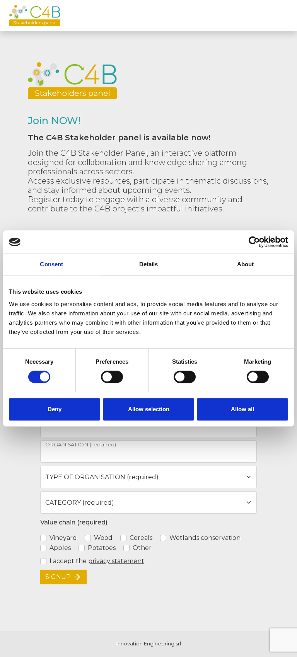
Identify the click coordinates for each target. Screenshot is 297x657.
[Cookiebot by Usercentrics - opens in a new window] (254, 242)
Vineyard (63, 537)
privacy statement (116, 561)
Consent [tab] (51, 264)
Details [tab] (148, 264)
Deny (54, 409)
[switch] (112, 377)
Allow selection (148, 409)
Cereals (141, 537)
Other (142, 547)
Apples (60, 547)
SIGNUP (63, 577)
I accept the (97, 561)
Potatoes (102, 547)
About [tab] (245, 264)
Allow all (242, 409)
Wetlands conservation (205, 537)
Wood (103, 537)
